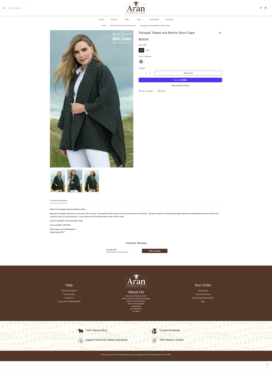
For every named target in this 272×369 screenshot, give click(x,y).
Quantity (142, 68)
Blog (203, 301)
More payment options (180, 85)
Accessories (154, 19)
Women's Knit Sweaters (136, 301)
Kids (139, 19)
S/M (141, 50)
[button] (265, 8)
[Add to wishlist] (219, 33)
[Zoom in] (128, 34)
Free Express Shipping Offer (203, 298)
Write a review (155, 251)
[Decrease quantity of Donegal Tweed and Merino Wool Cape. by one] (141, 73)
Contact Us (69, 298)
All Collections (136, 309)
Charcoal (141, 61)
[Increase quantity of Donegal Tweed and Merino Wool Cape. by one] (150, 73)
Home (101, 19)
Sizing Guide (203, 291)
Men (127, 19)
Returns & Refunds (203, 294)
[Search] (4, 8)
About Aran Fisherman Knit (136, 296)
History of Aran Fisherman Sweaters (136, 298)
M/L (147, 50)
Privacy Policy (69, 294)
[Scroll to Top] (267, 357)
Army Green (146, 61)
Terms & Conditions (69, 291)
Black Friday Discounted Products (123, 26)
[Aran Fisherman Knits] (136, 8)
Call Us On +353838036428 (69, 301)
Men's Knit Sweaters (136, 304)
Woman (114, 19)
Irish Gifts (169, 19)
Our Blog (136, 311)
